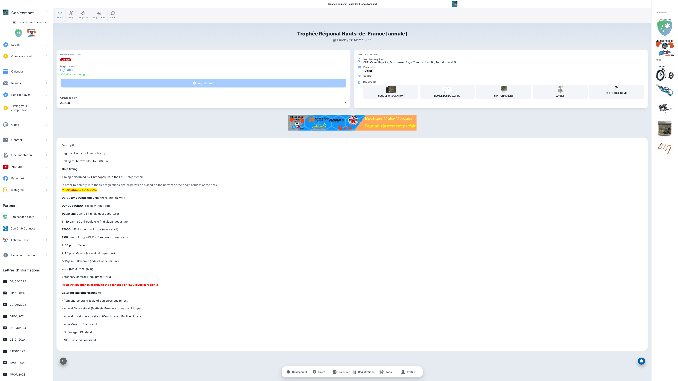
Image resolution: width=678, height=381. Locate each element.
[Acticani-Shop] (352, 129)
